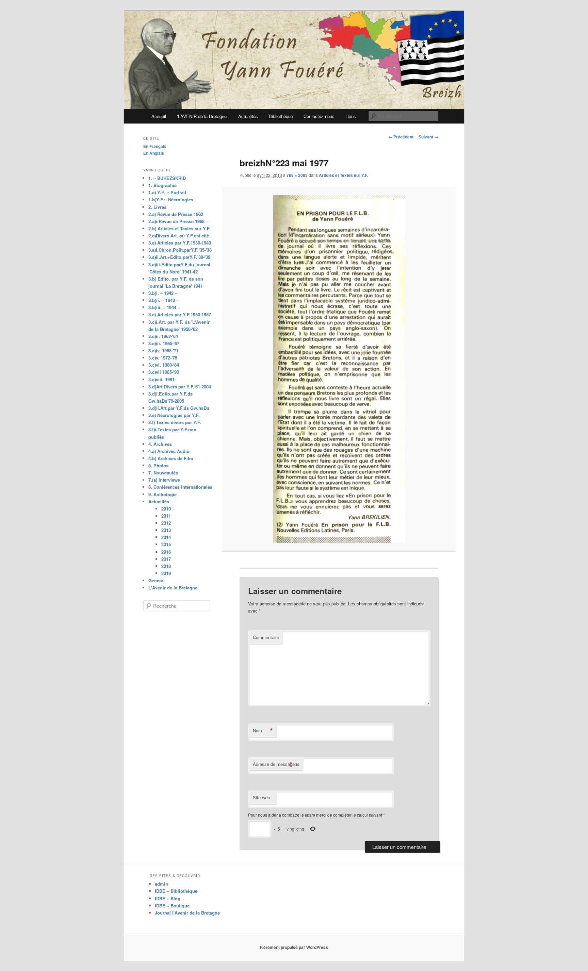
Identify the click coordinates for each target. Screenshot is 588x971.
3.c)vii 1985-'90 (163, 372)
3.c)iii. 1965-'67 (163, 343)
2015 (166, 544)
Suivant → (428, 137)
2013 (166, 530)
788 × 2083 (297, 175)
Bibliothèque (281, 116)
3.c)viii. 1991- (162, 379)
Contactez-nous (319, 116)
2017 (166, 559)
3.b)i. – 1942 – (162, 293)
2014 (166, 537)
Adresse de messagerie (276, 764)
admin (161, 884)
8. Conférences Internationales (180, 487)
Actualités (248, 116)
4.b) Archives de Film (170, 458)
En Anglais (153, 153)
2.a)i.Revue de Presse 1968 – (178, 221)
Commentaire (266, 637)
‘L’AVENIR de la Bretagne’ (202, 116)
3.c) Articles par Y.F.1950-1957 (179, 314)
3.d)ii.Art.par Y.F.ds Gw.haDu (178, 408)
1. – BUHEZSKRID (167, 178)
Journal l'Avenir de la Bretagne (187, 912)
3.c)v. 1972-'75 (162, 357)
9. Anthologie (162, 494)
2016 (166, 552)
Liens (350, 116)
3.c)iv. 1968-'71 (163, 350)
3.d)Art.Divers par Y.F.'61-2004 (179, 386)
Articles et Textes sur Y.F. (343, 175)
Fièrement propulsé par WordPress (294, 947)
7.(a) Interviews (164, 479)
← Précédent (400, 137)
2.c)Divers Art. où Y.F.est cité (178, 235)
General (156, 580)
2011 (166, 516)
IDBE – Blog (167, 898)
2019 (166, 573)
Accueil (158, 116)
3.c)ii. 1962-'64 (163, 336)
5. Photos (158, 465)
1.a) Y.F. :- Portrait (167, 192)
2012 (166, 523)
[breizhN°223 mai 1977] (338, 369)
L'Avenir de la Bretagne (172, 587)
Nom (263, 730)
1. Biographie (162, 185)
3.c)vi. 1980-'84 (163, 365)
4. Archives (160, 444)
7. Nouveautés (163, 472)
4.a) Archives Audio (169, 451)
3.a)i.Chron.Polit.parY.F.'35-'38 (180, 250)
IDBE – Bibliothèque (176, 891)
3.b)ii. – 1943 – (163, 300)
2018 (166, 566)
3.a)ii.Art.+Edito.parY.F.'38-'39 (179, 257)
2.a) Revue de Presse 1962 (175, 214)
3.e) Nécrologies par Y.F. (174, 415)
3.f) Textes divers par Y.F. (174, 422)
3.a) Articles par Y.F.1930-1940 (179, 242)
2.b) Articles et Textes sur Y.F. (179, 228)
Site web (261, 797)
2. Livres (157, 207)
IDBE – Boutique (172, 905)
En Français (154, 146)
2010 (166, 508)
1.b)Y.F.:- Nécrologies (170, 199)
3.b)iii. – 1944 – (164, 307)
